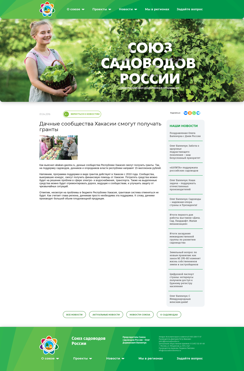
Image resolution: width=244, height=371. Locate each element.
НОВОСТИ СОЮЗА (140, 315)
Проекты (99, 9)
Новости (126, 9)
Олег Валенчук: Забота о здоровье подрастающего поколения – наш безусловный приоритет (185, 151)
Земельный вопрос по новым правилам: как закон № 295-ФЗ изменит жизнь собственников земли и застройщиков (185, 258)
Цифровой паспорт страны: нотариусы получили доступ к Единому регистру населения (182, 280)
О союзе (73, 9)
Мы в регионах (157, 9)
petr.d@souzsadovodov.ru (169, 341)
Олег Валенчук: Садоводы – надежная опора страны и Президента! (185, 202)
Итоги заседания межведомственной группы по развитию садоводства (183, 238)
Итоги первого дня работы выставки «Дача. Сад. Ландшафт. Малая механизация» (185, 219)
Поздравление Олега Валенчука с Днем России (185, 135)
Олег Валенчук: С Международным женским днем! (180, 299)
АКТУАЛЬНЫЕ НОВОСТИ (106, 315)
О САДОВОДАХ (169, 315)
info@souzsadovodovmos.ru (170, 350)
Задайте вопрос (190, 9)
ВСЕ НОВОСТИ (74, 315)
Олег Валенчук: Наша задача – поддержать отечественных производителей (183, 185)
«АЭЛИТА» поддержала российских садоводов (184, 169)
